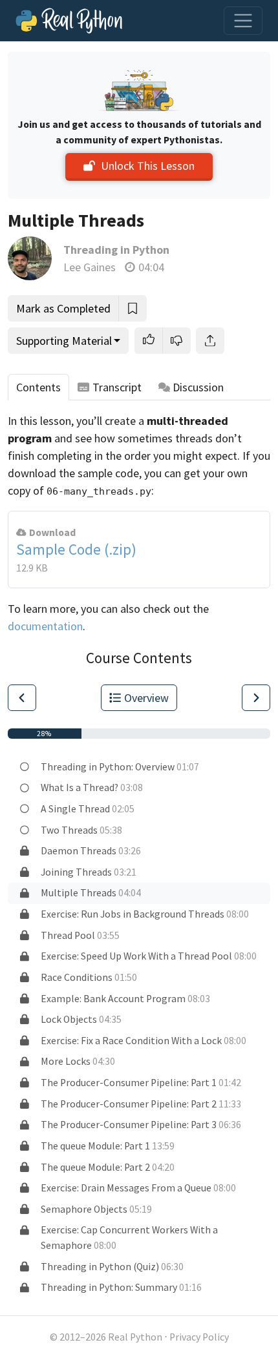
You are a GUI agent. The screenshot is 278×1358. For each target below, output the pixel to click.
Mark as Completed (63, 308)
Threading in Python (116, 249)
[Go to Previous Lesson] (22, 697)
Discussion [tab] (198, 387)
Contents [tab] (38, 387)
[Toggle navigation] (243, 20)
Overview (146, 697)
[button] (148, 340)
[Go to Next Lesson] (256, 697)
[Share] (210, 340)
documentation (45, 626)
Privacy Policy (199, 1337)
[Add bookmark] (132, 308)
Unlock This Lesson (148, 165)
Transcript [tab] (117, 387)
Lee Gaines (89, 267)
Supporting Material (64, 340)
